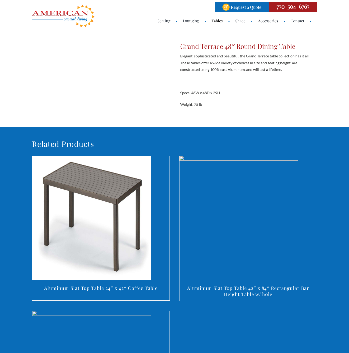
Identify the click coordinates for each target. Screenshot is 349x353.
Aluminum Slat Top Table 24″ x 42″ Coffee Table (101, 288)
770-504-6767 (293, 6)
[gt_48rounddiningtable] (65, 76)
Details (91, 219)
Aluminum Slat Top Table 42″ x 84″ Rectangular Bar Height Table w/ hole (248, 291)
